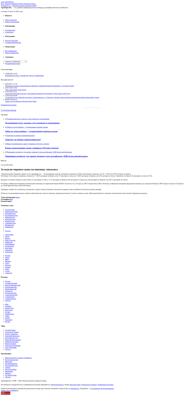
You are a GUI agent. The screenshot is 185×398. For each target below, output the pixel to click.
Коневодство (10, 221)
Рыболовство (10, 217)
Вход (2, 4)
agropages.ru (75, 388)
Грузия (7, 312)
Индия (7, 322)
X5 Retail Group (10, 375)
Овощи (7, 267)
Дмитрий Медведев (12, 336)
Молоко (8, 261)
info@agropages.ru (57, 385)
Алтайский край (11, 283)
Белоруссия (9, 308)
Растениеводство (11, 215)
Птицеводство (10, 213)
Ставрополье (10, 297)
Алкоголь (8, 273)
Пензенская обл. (11, 287)
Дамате (7, 367)
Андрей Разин (10, 330)
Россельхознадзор (11, 360)
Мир (6, 304)
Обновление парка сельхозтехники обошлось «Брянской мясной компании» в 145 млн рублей (39, 86)
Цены (7, 236)
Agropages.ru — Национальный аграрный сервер (19, 6)
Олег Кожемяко (10, 347)
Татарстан (9, 291)
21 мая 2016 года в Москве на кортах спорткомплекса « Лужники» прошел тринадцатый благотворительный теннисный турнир (52, 97)
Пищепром (9, 227)
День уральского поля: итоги (15, 90)
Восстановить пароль (28, 4)
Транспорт (9, 252)
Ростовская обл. (11, 293)
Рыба (7, 269)
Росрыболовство (11, 364)
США (7, 316)
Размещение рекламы (8, 105)
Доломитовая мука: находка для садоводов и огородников (32, 123)
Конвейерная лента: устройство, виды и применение (24, 75)
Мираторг (8, 362)
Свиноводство (10, 223)
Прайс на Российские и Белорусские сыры (20, 101)
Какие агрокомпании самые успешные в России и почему (32, 148)
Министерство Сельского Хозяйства (18, 358)
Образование (10, 244)
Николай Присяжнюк (13, 340)
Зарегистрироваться (12, 4)
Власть (7, 238)
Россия (7, 281)
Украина (8, 306)
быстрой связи (75, 385)
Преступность (10, 240)
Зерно (7, 257)
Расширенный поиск (12, 63)
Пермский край (10, 289)
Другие (7, 231)
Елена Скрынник (11, 334)
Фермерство (9, 225)
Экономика (9, 234)
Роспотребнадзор (11, 365)
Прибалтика (9, 314)
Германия (8, 320)
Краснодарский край (12, 285)
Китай (7, 318)
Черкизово (9, 371)
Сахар (7, 271)
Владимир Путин (11, 338)
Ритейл (7, 256)
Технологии (9, 246)
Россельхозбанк (10, 369)
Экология (8, 250)
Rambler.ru (14, 390)
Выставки (8, 248)
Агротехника (10, 210)
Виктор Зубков (10, 344)
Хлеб (7, 263)
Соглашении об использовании (102, 388)
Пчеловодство (10, 219)
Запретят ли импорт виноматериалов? (23, 139)
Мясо (7, 259)
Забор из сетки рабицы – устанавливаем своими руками (31, 131)
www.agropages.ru (7, 2)
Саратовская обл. (11, 295)
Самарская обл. (10, 299)
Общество (9, 242)
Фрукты (8, 265)
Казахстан (9, 310)
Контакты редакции (89, 385)
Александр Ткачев (12, 332)
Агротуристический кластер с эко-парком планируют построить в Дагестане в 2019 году (37, 94)
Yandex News (5, 390)
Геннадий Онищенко (12, 346)
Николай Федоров (11, 342)
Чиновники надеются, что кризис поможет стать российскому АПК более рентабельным (46, 156)
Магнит (8, 373)
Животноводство (11, 212)
